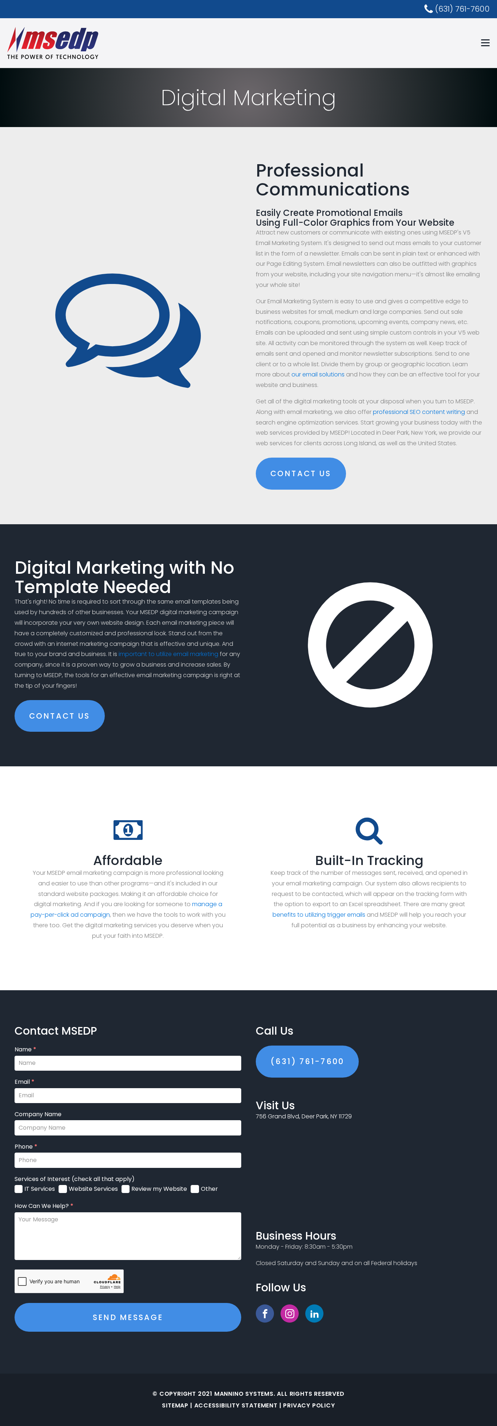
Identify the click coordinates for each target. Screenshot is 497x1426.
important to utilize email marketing (168, 654)
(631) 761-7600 (307, 1061)
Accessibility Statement (236, 1405)
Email (25, 1082)
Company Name (38, 1114)
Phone (26, 1147)
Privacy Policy (309, 1405)
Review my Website (159, 1189)
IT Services (39, 1189)
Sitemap (175, 1405)
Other (209, 1189)
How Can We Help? (44, 1206)
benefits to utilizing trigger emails (319, 914)
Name (25, 1050)
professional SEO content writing (419, 412)
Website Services (93, 1189)
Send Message (128, 1317)
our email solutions (318, 374)
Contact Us (300, 473)
